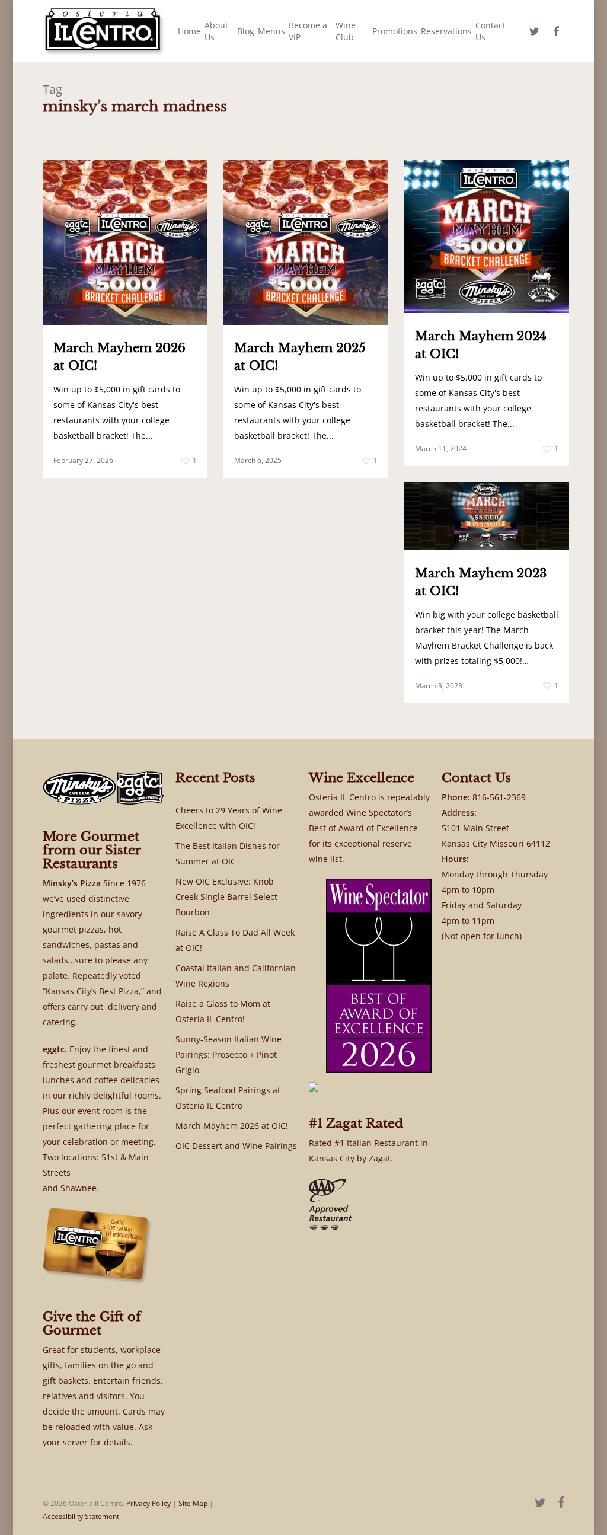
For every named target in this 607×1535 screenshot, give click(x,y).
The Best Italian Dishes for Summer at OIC (227, 853)
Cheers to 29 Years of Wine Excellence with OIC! (228, 818)
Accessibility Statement (81, 1516)
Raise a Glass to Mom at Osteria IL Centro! (222, 1011)
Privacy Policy (148, 1503)
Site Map (192, 1503)
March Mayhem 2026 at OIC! (231, 1125)
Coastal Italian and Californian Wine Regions (235, 975)
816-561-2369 (499, 797)
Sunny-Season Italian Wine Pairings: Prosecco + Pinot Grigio (228, 1054)
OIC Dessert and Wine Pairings (236, 1145)
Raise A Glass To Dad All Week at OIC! (235, 940)
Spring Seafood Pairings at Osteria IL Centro (227, 1097)
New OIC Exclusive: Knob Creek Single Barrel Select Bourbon (226, 897)
